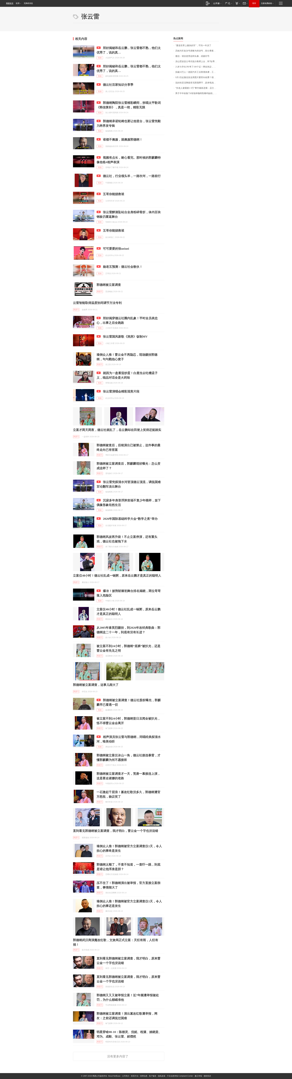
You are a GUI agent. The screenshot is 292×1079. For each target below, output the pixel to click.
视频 (100, 58)
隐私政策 (161, 1076)
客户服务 (152, 1076)
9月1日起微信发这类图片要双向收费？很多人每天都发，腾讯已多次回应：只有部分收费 (197, 77)
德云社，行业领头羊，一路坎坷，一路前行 (132, 176)
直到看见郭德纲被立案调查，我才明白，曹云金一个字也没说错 (115, 830)
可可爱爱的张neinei (116, 248)
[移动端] (208, 3)
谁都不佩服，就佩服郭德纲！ (123, 139)
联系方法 (134, 1076)
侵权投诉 (207, 1076)
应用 (17, 3)
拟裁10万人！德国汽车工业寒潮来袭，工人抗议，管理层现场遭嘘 (197, 72)
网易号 (100, 291)
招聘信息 (143, 1076)
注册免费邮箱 (266, 3)
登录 (254, 3)
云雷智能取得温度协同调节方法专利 (97, 302)
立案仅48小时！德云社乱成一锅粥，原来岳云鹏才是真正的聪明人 (117, 575)
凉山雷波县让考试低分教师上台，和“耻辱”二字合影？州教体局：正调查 (197, 61)
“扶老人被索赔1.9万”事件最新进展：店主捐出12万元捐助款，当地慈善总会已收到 (197, 88)
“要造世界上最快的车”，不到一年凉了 (193, 45)
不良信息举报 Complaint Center (180, 1076)
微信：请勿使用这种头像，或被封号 (192, 56)
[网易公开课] (217, 3)
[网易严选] (228, 3)
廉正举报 (198, 1076)
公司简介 (125, 1076)
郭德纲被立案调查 (109, 284)
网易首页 (9, 3)
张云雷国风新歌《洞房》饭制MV (125, 336)
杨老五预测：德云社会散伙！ (123, 266)
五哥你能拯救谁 (113, 194)
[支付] (237, 3)
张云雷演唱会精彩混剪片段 (121, 391)
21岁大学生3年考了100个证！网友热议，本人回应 (197, 67)
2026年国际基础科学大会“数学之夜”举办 (130, 518)
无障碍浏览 (28, 3)
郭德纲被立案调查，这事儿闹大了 (96, 684)
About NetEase (114, 1076)
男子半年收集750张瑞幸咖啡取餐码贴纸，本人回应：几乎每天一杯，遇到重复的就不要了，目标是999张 (197, 93)
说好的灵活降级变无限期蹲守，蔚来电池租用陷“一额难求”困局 (197, 83)
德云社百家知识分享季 (118, 84)
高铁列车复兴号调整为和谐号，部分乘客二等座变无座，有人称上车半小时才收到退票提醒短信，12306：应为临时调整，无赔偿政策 (197, 51)
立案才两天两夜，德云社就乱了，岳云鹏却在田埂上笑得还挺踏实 (117, 429)
